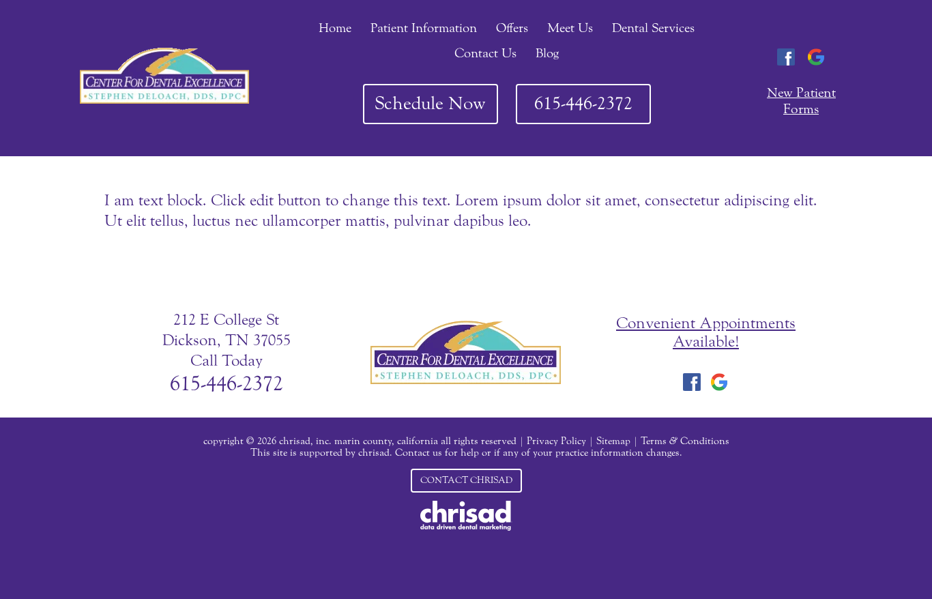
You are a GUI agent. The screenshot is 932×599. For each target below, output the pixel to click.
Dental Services (653, 27)
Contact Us (485, 53)
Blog (547, 53)
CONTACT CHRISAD (466, 480)
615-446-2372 (583, 103)
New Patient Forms (801, 101)
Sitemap (613, 441)
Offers (512, 27)
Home (335, 27)
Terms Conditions (685, 441)
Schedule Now (430, 103)
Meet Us (570, 27)
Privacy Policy (556, 441)
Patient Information (423, 27)
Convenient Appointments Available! (706, 332)
